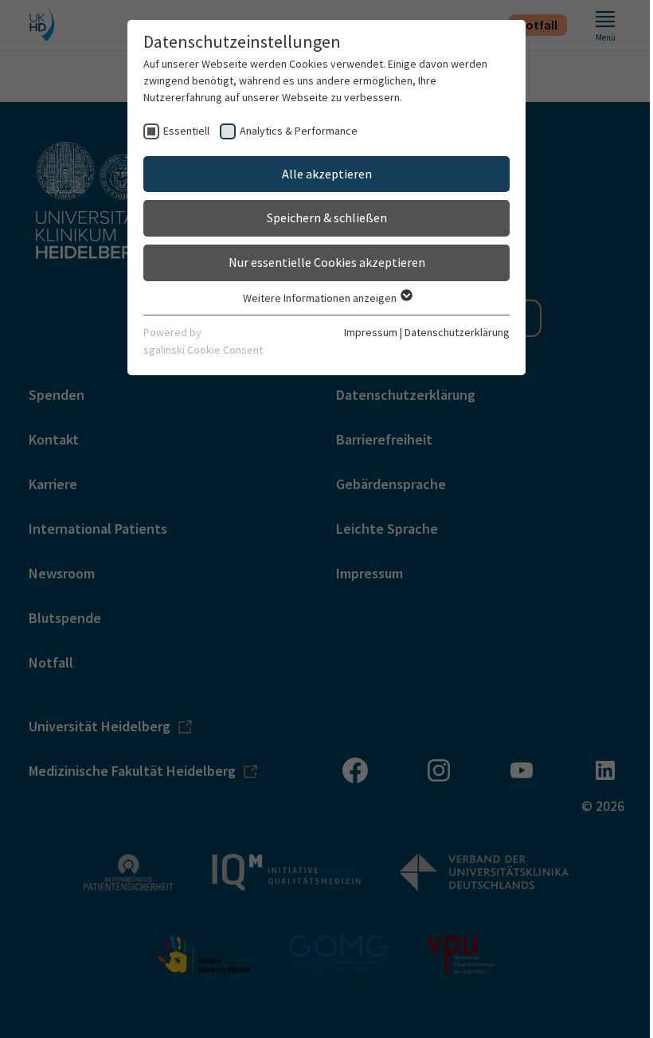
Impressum (370, 332)
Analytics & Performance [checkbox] (299, 130)
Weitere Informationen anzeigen (321, 298)
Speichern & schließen (327, 217)
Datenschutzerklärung (457, 332)
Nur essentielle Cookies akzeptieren (327, 262)
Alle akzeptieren (327, 174)
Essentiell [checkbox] (186, 130)
